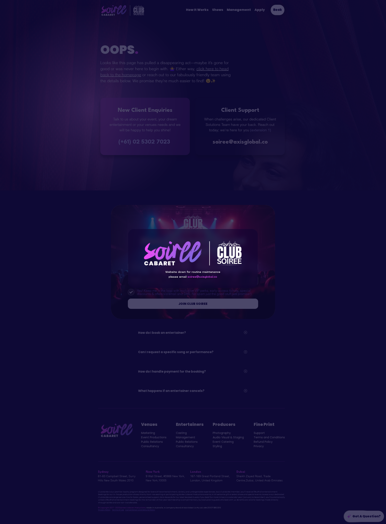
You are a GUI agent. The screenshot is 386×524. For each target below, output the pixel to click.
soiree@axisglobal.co (202, 276)
